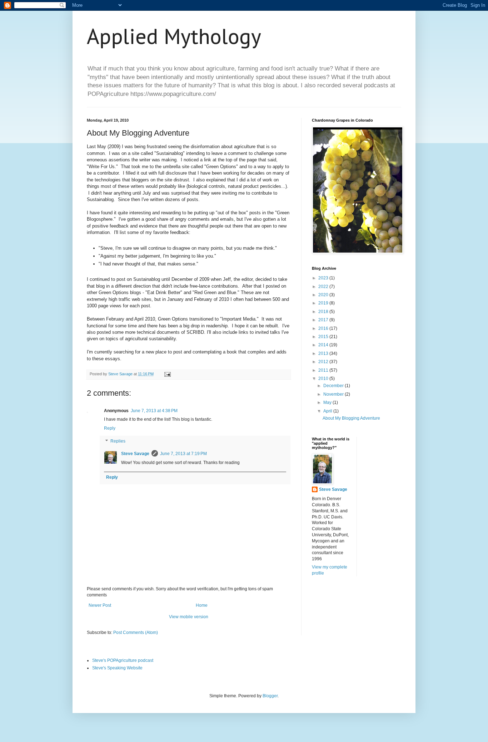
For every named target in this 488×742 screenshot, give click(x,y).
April (328, 411)
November (334, 394)
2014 (323, 344)
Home (202, 605)
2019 (323, 303)
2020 (323, 294)
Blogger (270, 695)
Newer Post (100, 605)
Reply (109, 428)
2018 (323, 311)
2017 (323, 319)
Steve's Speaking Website (117, 667)
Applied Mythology (174, 36)
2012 (323, 361)
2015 (323, 336)
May (328, 402)
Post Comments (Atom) (135, 632)
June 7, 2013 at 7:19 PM (183, 453)
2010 (323, 378)
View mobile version (188, 616)
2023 (323, 277)
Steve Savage (135, 453)
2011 (323, 370)
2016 (323, 328)
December (334, 385)
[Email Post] (167, 374)
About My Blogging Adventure (351, 418)
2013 (323, 353)
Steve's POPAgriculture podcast (122, 660)
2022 (323, 286)
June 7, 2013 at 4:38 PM (154, 410)
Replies (117, 441)
